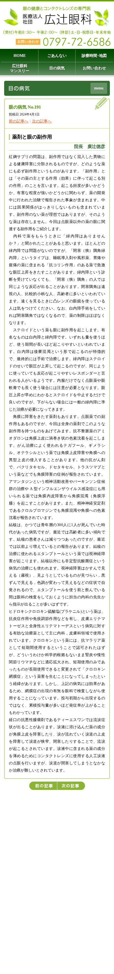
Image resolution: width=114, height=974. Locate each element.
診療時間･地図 (94, 56)
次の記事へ (41, 121)
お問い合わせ (94, 68)
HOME (20, 56)
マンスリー (19, 68)
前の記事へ (18, 121)
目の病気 (57, 68)
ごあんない (57, 56)
